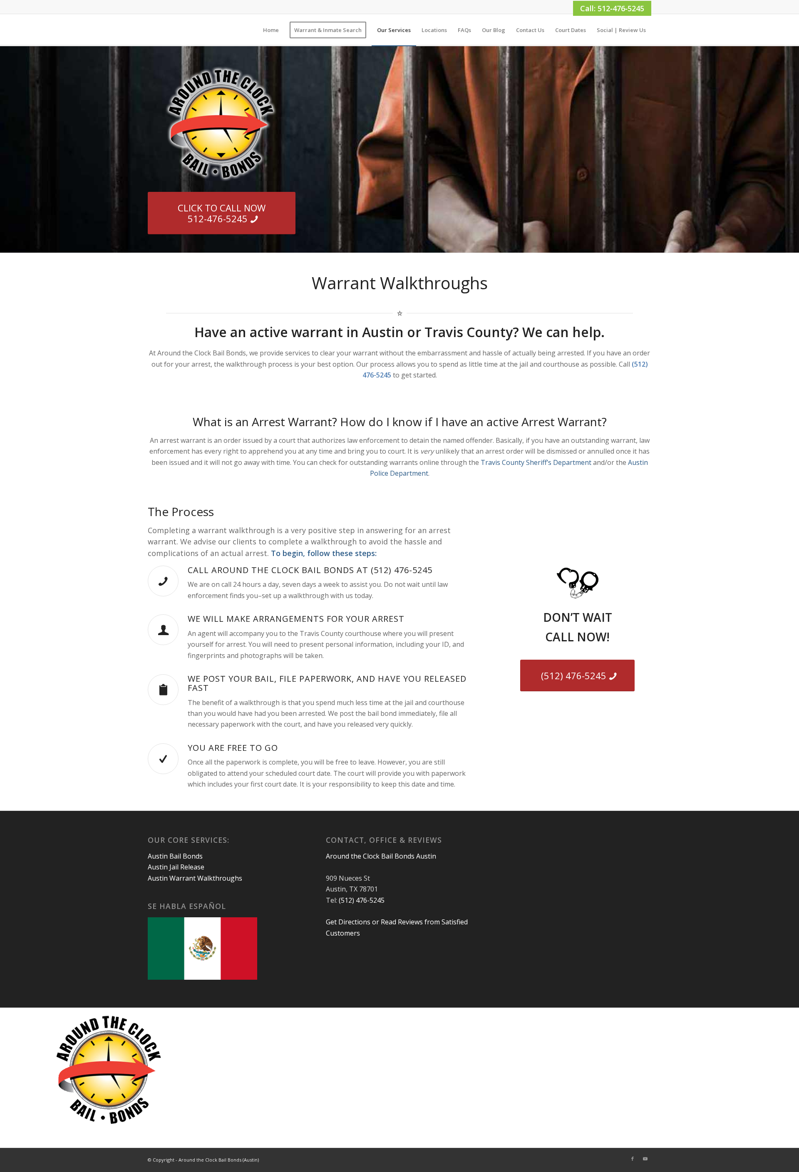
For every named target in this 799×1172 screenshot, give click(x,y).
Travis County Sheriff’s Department (536, 462)
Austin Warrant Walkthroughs (195, 878)
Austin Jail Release (176, 867)
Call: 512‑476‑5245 (612, 8)
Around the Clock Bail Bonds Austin (381, 856)
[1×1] (148, 30)
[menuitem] (271, 30)
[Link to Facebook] (632, 1158)
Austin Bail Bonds (175, 856)
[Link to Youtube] (645, 1158)
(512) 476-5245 (362, 900)
